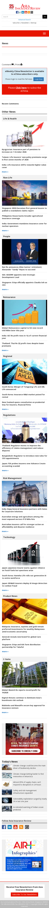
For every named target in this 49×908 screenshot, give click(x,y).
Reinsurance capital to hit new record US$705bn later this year (22, 329)
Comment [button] (7, 64)
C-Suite (7, 659)
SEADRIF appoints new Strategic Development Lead (18, 276)
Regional (7, 356)
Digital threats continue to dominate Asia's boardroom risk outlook (22, 699)
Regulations (9, 415)
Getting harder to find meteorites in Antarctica (28, 775)
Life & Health (10, 118)
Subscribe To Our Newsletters (24, 894)
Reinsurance (9, 297)
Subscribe (16, 23)
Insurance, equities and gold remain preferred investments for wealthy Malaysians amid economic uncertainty (23, 629)
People (6, 236)
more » (5, 172)
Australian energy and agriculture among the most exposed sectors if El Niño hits (22, 517)
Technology (9, 537)
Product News (10, 596)
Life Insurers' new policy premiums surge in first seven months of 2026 (24, 158)
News (5, 43)
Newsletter (25, 23)
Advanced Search (24, 20)
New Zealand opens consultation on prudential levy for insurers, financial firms (23, 403)
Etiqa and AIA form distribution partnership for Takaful (21, 645)
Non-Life (7, 177)
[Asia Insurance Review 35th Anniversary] (24, 6)
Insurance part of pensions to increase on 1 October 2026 (21, 150)
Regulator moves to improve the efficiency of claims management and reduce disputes (22, 448)
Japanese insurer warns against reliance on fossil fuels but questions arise (23, 569)
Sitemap (33, 23)
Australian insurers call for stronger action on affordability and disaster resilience (23, 525)
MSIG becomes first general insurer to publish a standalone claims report (24, 209)
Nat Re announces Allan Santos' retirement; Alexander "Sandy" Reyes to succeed (22, 268)
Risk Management (12, 478)
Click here (21, 87)
